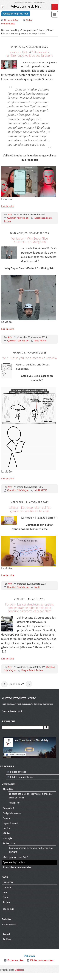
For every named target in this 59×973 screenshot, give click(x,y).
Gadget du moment (12, 813)
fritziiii (37, 490)
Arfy (9, 215)
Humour (7, 887)
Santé (49, 218)
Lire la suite (7, 206)
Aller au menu (28, 2)
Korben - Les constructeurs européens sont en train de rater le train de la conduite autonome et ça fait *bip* (29, 608)
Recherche (8, 722)
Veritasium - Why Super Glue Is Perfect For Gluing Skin (29, 240)
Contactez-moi (9, 925)
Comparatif (8, 808)
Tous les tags (8, 909)
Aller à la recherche (39, 2)
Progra (24, 670)
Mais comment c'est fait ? (15, 857)
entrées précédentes (4, 684)
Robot (32, 670)
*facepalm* (14, 803)
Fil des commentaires (21, 777)
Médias (6, 833)
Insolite (6, 828)
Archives (7, 939)
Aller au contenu (19, 2)
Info (36, 341)
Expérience (39, 218)
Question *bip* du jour (18, 218)
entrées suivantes (29, 684)
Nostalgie (7, 838)
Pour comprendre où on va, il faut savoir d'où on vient (31, 850)
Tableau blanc (9, 844)
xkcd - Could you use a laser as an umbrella (29, 358)
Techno (7, 221)
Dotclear (19, 970)
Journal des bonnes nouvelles (17, 867)
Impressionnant (10, 823)
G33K (44, 490)
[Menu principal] (54, 7)
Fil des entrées (11, 20)
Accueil (6, 934)
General (6, 818)
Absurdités (8, 789)
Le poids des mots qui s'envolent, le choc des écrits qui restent (30, 796)
